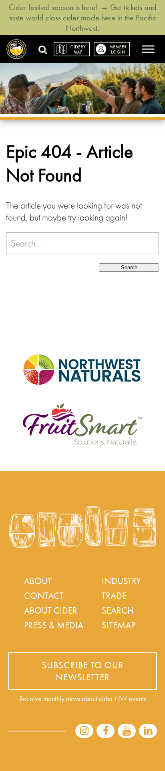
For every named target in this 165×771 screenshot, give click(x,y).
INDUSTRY (121, 581)
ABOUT (38, 581)
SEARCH (117, 610)
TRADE (114, 596)
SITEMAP (118, 625)
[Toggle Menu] (148, 49)
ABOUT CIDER (50, 610)
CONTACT (44, 596)
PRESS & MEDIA (53, 625)
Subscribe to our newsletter (83, 671)
